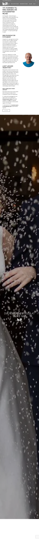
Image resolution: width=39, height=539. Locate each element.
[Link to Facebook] (35, 1)
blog (9, 100)
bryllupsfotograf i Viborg (7, 99)
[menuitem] (6, 4)
